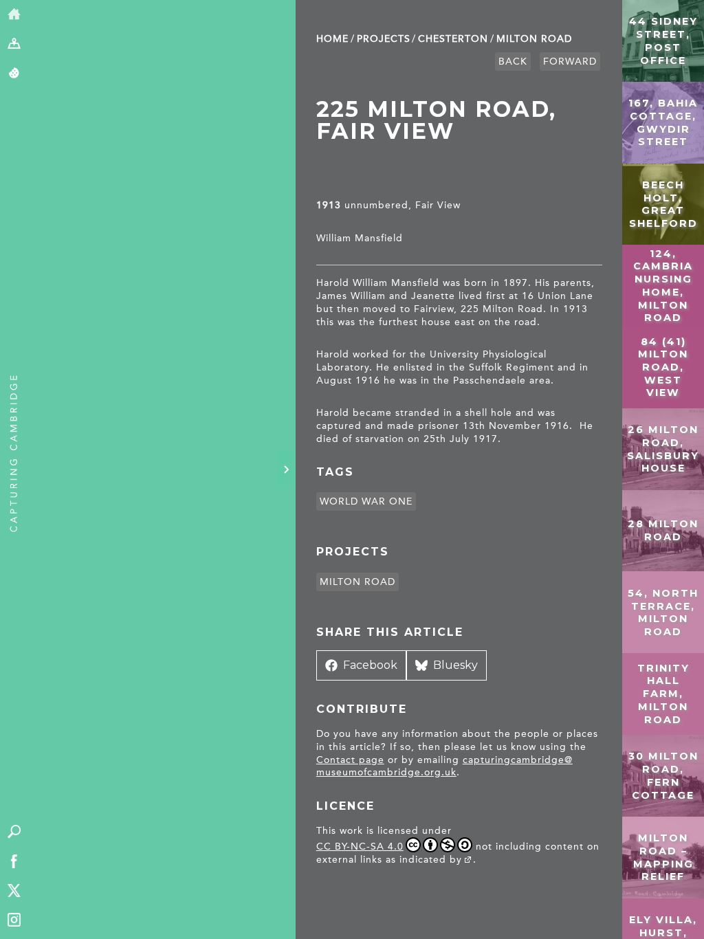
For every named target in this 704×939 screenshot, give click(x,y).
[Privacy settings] (14, 74)
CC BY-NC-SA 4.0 (360, 846)
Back (512, 61)
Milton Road (534, 39)
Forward (570, 61)
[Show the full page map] (14, 44)
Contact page (350, 760)
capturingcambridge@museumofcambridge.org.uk (444, 766)
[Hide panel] (286, 469)
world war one (366, 501)
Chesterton (453, 39)
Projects (383, 39)
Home (332, 39)
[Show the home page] (14, 15)
